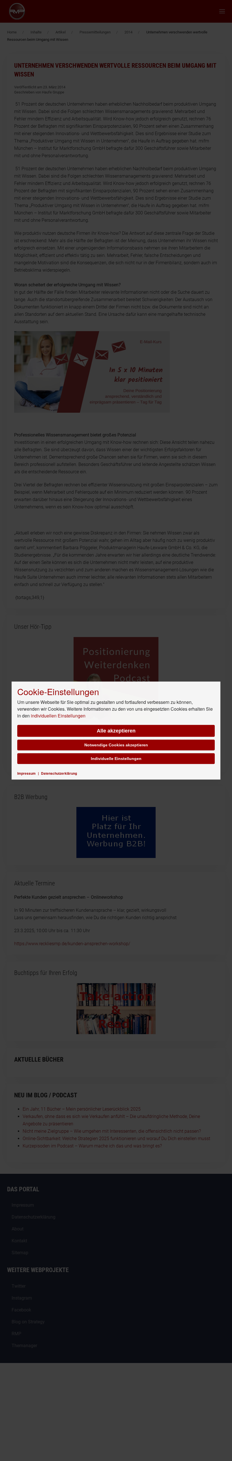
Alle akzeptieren (116, 731)
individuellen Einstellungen (58, 715)
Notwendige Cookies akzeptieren (116, 745)
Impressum (26, 773)
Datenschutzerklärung (59, 773)
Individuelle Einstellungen (116, 758)
